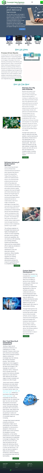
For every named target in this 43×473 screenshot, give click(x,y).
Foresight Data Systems (15, 2)
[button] (32, 2)
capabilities (33, 276)
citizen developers (7, 396)
